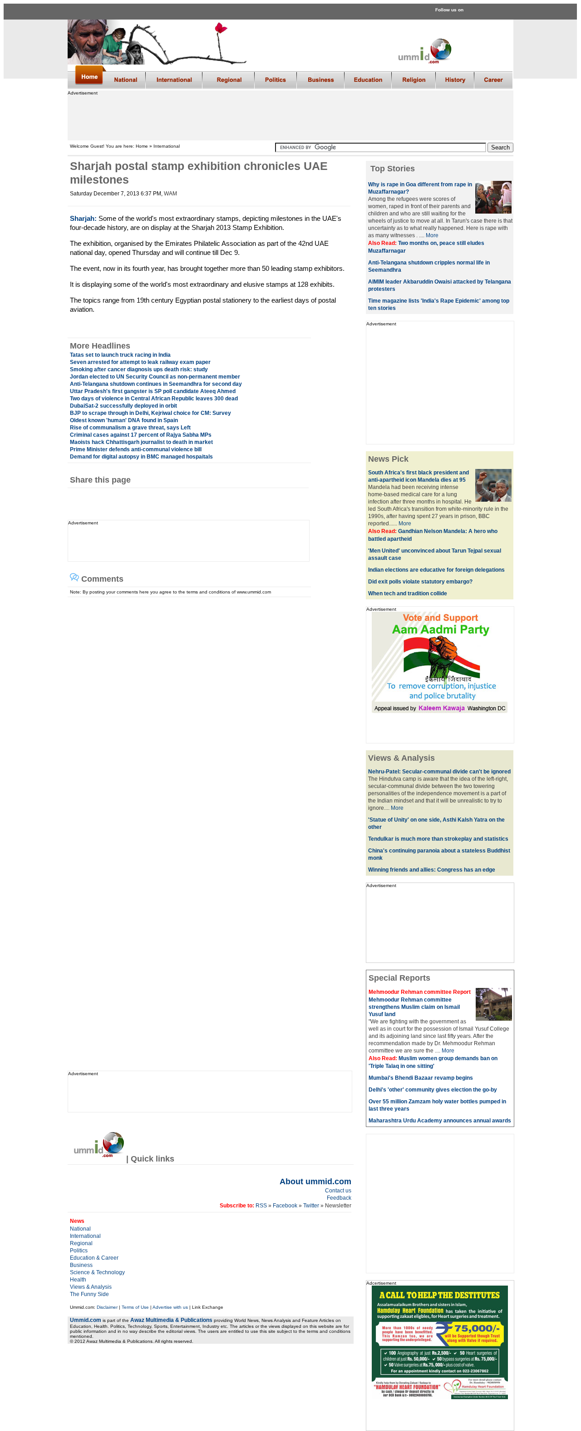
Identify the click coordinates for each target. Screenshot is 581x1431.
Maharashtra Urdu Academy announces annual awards (440, 1120)
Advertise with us (170, 1307)
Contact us (338, 1190)
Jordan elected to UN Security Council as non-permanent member (155, 377)
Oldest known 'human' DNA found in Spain (124, 420)
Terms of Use (135, 1307)
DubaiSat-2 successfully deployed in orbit (123, 406)
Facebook (285, 1205)
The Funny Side (89, 1294)
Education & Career (94, 1258)
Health (78, 1279)
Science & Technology (97, 1272)
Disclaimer (107, 1307)
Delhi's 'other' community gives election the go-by (433, 1090)
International (85, 1236)
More (432, 235)
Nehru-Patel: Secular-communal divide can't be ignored (439, 771)
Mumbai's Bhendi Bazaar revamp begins (421, 1078)
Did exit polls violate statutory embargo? (420, 581)
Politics (79, 1250)
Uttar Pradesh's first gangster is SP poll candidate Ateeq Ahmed (153, 391)
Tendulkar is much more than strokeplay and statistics (438, 839)
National (80, 1229)
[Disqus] (207, 710)
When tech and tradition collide (407, 593)
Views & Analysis (91, 1287)
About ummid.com (315, 1181)
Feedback (339, 1198)
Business (81, 1265)
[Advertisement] (290, 115)
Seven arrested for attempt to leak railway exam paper (140, 362)
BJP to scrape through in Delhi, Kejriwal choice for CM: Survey (150, 413)
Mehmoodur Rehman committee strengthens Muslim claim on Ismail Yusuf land (414, 1007)
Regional (81, 1243)
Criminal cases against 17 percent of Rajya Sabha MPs (141, 435)
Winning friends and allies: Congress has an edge (431, 870)
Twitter (311, 1205)
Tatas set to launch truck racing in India (120, 355)
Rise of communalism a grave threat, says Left (130, 427)
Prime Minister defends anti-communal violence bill (136, 449)
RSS (260, 1205)
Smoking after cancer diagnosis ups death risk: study (139, 369)
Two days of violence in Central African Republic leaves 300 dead (154, 398)
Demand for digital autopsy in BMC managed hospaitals (141, 457)
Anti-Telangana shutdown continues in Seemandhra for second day (156, 384)
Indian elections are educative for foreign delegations (436, 570)
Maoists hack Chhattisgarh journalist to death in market (141, 442)
